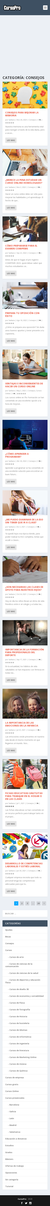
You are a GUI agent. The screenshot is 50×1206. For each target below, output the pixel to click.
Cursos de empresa (14, 1077)
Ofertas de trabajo (14, 1166)
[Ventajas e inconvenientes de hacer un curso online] (25, 364)
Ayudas (8, 930)
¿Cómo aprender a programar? (17, 455)
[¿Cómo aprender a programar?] (25, 435)
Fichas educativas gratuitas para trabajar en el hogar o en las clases (24, 796)
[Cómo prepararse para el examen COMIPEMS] (25, 229)
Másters (9, 1159)
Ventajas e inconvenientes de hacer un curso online (24, 385)
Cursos (8, 950)
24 (38, 903)
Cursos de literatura (19, 1050)
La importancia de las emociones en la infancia (21, 724)
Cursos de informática (20, 1036)
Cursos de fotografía (19, 1009)
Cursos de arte (16, 957)
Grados (8, 1152)
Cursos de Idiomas (18, 1030)
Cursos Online (12, 1091)
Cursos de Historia (18, 1016)
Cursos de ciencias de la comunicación (18, 965)
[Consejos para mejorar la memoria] (25, 95)
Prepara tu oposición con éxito (22, 315)
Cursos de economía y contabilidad (26, 996)
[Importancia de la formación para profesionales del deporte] (25, 632)
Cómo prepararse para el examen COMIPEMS (21, 247)
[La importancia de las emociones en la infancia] (25, 704)
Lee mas (11, 140)
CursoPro (22, 1199)
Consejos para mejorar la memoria (21, 114)
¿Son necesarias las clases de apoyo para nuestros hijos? (24, 588)
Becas (8, 936)
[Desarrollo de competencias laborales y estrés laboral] (25, 846)
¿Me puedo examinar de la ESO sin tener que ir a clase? (24, 521)
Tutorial (9, 1186)
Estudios (9, 1145)
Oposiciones (11, 1172)
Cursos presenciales (14, 1098)
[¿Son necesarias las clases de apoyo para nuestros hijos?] (25, 569)
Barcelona (14, 1104)
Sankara (12, 120)
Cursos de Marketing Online (22, 1057)
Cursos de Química (18, 1070)
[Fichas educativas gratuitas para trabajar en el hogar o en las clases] (25, 774)
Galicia (12, 1111)
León (11, 1118)
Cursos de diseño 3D (19, 989)
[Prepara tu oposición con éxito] (25, 295)
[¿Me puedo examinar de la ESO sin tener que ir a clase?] (25, 502)
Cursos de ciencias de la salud (23, 973)
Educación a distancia (16, 1138)
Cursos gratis (11, 1084)
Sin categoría (11, 1179)
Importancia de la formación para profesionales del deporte (24, 652)
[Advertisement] (25, 45)
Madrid (12, 1125)
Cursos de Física (17, 1002)
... (33, 903)
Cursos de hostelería (19, 1023)
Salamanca (14, 1132)
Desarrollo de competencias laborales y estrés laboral (23, 865)
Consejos (32, 120)
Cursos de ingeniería (19, 1043)
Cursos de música (17, 1064)
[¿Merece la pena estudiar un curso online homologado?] (25, 162)
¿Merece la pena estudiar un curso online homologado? (23, 181)
